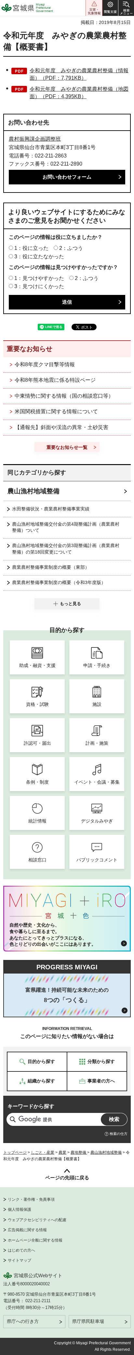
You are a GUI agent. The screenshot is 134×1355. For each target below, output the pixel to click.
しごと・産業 (42, 1152)
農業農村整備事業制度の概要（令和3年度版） (59, 582)
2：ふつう (71, 248)
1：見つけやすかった (39, 278)
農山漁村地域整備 (33, 491)
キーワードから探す (30, 1106)
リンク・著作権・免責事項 (31, 1199)
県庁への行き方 (23, 1321)
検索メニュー (126, 8)
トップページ (15, 1152)
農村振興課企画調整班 (35, 139)
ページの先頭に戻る (67, 1177)
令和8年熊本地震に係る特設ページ (55, 380)
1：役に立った (31, 248)
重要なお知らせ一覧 (67, 447)
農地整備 (79, 1152)
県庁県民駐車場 (88, 1321)
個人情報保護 (19, 1209)
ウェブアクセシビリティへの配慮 (37, 1220)
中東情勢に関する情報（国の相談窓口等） (64, 396)
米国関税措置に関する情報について (56, 411)
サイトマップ (19, 1260)
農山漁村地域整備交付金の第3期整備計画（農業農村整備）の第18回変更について (65, 549)
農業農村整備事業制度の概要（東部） (50, 567)
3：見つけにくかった (39, 286)
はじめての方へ (21, 1250)
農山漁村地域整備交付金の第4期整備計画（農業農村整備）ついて (65, 527)
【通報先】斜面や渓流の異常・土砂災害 (61, 427)
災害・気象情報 (94, 8)
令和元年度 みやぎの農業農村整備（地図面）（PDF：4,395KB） (79, 92)
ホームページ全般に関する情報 (35, 1240)
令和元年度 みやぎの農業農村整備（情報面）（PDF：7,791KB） (79, 74)
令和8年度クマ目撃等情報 (45, 364)
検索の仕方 (118, 1134)
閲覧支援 (110, 8)
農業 (62, 1152)
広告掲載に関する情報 (27, 1230)
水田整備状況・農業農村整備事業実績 (50, 508)
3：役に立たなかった (39, 256)
